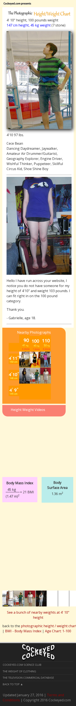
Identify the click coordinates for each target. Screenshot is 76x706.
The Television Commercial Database (28, 678)
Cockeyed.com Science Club (22, 665)
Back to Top (11, 684)
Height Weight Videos (28, 409)
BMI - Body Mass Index (23, 631)
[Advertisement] (34, 444)
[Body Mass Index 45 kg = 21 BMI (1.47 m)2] (38, 474)
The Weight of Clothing (19, 671)
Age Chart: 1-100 (58, 631)
